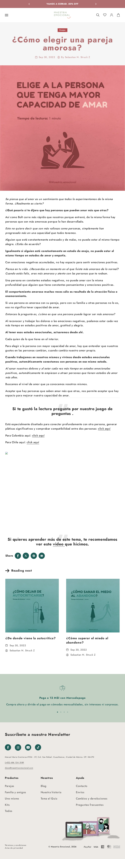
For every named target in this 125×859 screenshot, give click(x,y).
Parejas (62, 30)
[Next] (96, 4)
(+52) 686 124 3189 (14, 762)
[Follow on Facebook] (8, 747)
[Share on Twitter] (26, 556)
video (59, 544)
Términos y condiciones (15, 845)
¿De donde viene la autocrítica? (30, 638)
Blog (43, 786)
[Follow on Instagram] (18, 750)
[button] (6, 15)
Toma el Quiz (49, 799)
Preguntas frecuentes (90, 805)
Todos (8, 811)
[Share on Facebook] (18, 556)
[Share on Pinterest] (34, 556)
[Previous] (29, 4)
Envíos (80, 792)
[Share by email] (42, 556)
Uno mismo (12, 799)
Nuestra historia (51, 792)
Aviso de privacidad (14, 848)
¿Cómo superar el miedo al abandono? (87, 640)
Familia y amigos (15, 792)
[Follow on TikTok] (38, 747)
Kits (7, 805)
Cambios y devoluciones (91, 799)
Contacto (81, 786)
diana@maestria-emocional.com (19, 768)
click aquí (104, 429)
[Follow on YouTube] (28, 747)
